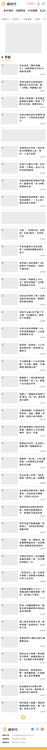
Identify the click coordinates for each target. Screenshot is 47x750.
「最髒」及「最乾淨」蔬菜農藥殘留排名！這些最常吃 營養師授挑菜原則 (32, 542)
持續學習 (20, 10)
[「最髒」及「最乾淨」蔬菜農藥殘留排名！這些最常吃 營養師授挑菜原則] (9, 543)
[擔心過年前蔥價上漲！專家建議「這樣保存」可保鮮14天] (9, 625)
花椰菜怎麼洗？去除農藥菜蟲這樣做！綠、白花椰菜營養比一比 (32, 559)
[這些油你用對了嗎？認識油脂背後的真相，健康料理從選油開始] (9, 299)
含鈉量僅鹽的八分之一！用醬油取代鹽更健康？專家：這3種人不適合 (32, 591)
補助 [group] (38, 19)
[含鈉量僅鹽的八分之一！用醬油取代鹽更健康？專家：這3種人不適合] (9, 592)
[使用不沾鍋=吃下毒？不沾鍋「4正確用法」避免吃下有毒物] (9, 316)
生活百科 (43, 74)
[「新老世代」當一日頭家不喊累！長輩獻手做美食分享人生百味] (9, 576)
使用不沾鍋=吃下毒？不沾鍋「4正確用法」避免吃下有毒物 (31, 315)
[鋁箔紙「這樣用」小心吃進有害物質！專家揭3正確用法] (9, 348)
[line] (37, 729)
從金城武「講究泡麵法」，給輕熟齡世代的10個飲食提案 (31, 68)
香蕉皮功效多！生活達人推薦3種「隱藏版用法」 (32, 445)
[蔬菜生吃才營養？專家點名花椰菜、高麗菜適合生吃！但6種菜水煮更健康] (9, 657)
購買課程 (31, 4)
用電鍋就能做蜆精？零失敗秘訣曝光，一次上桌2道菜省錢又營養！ (32, 199)
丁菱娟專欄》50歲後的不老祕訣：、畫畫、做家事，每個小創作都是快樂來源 (32, 413)
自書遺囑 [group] (27, 19)
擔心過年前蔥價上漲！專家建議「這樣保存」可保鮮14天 (32, 624)
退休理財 (8, 10)
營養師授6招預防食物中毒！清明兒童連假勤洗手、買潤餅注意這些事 (31, 509)
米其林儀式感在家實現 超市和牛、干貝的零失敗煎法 (32, 117)
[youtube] (42, 729)
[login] (38, 3)
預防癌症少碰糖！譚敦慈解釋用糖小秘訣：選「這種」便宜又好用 (32, 705)
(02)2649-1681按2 (19, 739)
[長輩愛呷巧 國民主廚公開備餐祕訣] (9, 641)
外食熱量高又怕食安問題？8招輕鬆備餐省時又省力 (31, 249)
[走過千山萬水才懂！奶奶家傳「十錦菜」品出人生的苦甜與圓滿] (9, 168)
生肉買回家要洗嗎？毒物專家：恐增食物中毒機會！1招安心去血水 (32, 493)
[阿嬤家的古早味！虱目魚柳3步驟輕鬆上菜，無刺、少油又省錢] (9, 151)
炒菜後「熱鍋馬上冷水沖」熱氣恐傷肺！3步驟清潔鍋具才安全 (31, 282)
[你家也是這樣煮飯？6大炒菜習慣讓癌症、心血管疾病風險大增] (9, 332)
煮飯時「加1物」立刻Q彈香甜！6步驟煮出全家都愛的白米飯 (32, 461)
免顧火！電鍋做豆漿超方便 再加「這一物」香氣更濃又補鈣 (32, 396)
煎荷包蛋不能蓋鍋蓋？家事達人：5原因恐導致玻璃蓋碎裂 (32, 526)
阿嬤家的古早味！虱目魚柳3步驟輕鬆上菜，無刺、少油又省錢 (32, 150)
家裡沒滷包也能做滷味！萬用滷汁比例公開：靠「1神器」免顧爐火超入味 (32, 84)
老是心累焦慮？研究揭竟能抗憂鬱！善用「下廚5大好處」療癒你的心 (32, 101)
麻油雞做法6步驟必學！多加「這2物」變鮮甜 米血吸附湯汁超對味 (31, 689)
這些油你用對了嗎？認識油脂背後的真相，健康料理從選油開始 (32, 298)
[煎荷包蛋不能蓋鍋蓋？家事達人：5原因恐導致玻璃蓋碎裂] (9, 527)
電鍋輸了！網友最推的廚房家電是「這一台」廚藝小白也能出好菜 (32, 380)
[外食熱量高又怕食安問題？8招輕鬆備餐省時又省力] (9, 250)
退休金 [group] (16, 19)
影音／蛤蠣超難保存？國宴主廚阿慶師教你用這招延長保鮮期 (32, 608)
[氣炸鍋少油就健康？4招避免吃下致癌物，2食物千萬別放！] (9, 266)
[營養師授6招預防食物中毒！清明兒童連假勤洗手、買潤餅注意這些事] (9, 510)
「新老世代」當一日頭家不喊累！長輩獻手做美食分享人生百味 (32, 575)
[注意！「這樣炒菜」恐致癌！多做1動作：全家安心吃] (9, 234)
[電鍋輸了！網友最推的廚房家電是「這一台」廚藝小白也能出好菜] (9, 381)
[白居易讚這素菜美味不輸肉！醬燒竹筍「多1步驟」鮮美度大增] (9, 184)
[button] (43, 3)
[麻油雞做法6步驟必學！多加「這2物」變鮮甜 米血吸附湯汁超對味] (9, 690)
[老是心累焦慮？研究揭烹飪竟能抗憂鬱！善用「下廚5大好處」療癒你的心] (9, 102)
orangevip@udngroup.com (23, 735)
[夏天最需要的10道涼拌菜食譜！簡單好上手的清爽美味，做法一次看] (9, 430)
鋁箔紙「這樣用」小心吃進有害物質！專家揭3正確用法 (32, 347)
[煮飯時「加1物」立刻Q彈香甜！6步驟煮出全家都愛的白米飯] (9, 462)
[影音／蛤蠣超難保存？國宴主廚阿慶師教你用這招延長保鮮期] (9, 609)
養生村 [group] (6, 19)
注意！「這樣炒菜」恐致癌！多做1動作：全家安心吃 (32, 233)
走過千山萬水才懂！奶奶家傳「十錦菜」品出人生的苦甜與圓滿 (32, 167)
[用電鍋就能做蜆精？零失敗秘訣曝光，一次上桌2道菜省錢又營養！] (9, 200)
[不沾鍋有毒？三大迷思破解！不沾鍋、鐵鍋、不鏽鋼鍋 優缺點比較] (9, 365)
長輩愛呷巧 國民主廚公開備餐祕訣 (32, 639)
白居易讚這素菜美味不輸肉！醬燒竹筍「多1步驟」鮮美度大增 (32, 183)
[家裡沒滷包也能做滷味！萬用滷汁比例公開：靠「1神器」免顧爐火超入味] (9, 85)
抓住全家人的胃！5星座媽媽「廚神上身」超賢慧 (32, 476)
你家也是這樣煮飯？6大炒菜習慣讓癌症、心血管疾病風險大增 (32, 331)
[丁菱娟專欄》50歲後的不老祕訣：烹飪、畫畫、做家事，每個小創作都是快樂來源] (9, 414)
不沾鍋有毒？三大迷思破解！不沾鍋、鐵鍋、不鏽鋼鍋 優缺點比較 (32, 364)
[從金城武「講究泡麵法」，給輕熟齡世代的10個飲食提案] (9, 69)
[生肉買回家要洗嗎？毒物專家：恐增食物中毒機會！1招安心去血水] (9, 494)
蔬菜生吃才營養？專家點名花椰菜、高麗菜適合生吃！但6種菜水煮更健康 (32, 656)
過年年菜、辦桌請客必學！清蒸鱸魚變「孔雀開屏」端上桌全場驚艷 (32, 672)
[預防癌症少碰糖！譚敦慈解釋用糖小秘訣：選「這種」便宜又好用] (9, 706)
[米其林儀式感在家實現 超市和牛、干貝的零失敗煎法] (9, 118)
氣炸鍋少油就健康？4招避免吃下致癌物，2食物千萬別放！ (31, 265)
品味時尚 (43, 272)
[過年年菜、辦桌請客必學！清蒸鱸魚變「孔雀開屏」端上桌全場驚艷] (9, 673)
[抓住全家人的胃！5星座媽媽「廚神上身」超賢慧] (9, 479)
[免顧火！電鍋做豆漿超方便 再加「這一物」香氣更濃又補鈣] (9, 397)
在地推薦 (32, 10)
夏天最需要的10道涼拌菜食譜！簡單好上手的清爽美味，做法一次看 (32, 429)
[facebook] (32, 729)
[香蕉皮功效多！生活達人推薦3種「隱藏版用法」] (9, 447)
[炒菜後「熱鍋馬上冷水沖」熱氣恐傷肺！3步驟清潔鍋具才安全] (9, 283)
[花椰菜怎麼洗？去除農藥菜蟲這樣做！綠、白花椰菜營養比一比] (9, 560)
